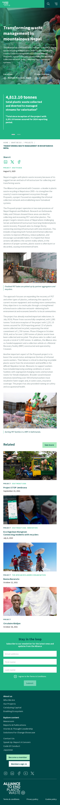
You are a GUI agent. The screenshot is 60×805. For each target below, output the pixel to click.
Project (7, 168)
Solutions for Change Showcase (19, 732)
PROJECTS (29, 143)
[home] (6, 4)
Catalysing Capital (12, 707)
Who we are (9, 700)
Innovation (32, 528)
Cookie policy (51, 799)
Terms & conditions (11, 799)
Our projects (9, 703)
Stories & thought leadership (18, 728)
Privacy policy (32, 799)
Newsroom (8, 721)
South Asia (17, 168)
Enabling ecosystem (13, 711)
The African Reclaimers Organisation (29, 575)
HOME (5, 143)
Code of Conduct (11, 746)
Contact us (8, 738)
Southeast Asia (19, 484)
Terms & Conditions (38, 676)
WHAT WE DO (16, 143)
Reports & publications (14, 725)
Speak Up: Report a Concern (17, 742)
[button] (56, 4)
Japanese (8, 750)
